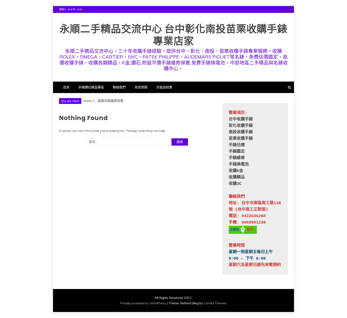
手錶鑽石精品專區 (91, 87)
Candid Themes (215, 303)
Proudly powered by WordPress (143, 303)
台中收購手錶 (241, 119)
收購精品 (237, 177)
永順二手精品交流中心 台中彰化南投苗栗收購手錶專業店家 (173, 35)
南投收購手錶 (241, 132)
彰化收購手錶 (241, 125)
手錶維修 (237, 158)
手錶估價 (237, 145)
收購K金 (236, 171)
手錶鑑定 (237, 151)
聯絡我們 (119, 87)
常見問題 (141, 87)
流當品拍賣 (164, 87)
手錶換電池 (239, 164)
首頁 (66, 87)
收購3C (235, 183)
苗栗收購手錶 (241, 138)
